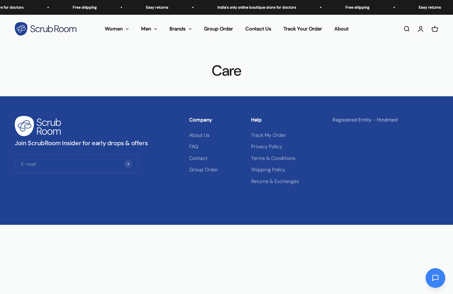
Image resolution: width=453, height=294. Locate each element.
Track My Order (268, 135)
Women (114, 29)
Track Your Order (303, 29)
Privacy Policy (266, 146)
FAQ (193, 146)
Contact (198, 158)
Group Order (218, 29)
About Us (199, 135)
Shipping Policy (268, 169)
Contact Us (258, 29)
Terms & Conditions (273, 158)
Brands (177, 29)
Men (146, 29)
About (341, 29)
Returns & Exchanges (275, 181)
